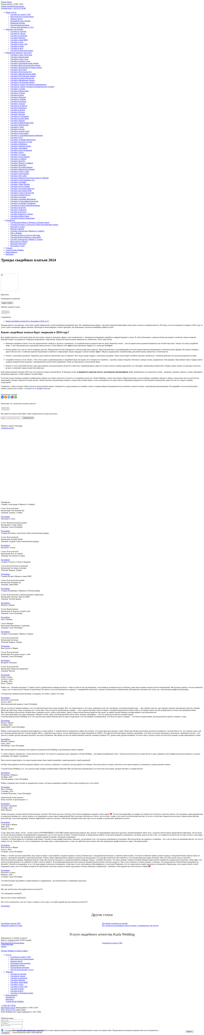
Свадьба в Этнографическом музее (24, 201)
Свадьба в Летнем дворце (20, 146)
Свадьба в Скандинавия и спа (22, 180)
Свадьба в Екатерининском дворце (24, 63)
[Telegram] (9, 397)
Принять (190, 1031)
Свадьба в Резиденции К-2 (21, 72)
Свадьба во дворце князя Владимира (25, 205)
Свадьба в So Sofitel (18, 182)
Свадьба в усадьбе (17, 89)
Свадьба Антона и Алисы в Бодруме (25, 235)
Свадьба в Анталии (18, 197)
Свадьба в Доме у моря (19, 171)
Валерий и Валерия (18, 244)
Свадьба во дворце (18, 34)
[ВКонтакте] (2, 397)
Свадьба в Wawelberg (18, 148)
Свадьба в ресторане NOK (21, 191)
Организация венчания (19, 25)
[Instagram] (3, 1010)
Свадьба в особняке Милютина (23, 140)
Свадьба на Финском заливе (21, 51)
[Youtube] (23, 1010)
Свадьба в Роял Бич (18, 165)
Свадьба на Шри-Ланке (19, 216)
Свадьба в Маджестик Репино (22, 169)
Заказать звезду (16, 19)
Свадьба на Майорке (18, 144)
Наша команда (11, 995)
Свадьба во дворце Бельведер (22, 78)
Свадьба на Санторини (19, 116)
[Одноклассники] (5, 397)
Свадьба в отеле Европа (20, 157)
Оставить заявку (21, 951)
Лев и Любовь (16, 233)
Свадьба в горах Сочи (19, 59)
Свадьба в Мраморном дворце (22, 80)
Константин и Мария (18, 242)
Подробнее (5, 517)
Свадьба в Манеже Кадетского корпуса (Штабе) (29, 178)
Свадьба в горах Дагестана (21, 55)
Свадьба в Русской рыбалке (21, 167)
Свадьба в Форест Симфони (21, 163)
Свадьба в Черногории (19, 125)
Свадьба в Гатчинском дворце (22, 82)
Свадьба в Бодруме (18, 208)
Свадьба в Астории (18, 155)
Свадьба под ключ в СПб (20, 14)
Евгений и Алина (17, 227)
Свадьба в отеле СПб (18, 44)
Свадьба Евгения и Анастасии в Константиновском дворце (34, 225)
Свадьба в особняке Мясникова (23, 199)
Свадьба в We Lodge (18, 176)
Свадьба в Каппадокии (19, 57)
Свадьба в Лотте (17, 152)
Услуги (8, 955)
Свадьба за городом (18, 31)
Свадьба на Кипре (17, 110)
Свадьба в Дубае (17, 127)
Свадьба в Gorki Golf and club (22, 193)
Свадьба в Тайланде (18, 210)
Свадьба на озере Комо (19, 118)
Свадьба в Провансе (18, 108)
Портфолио (10, 997)
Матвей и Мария (17, 229)
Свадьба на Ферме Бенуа (20, 195)
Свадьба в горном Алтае (20, 61)
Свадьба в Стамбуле (18, 159)
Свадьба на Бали (17, 95)
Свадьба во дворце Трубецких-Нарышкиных (28, 84)
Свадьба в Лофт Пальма (20, 184)
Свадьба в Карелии (18, 97)
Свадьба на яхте (16, 48)
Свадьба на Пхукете (18, 212)
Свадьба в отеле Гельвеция (21, 150)
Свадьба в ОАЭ (16, 138)
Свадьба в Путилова (18, 70)
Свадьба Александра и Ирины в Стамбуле (27, 231)
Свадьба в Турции (17, 93)
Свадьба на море (17, 46)
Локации (9, 972)
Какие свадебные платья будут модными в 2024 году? (27, 321)
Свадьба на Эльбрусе (18, 106)
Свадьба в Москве (17, 38)
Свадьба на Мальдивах (19, 91)
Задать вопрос (7, 303)
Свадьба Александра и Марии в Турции (26, 239)
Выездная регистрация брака (22, 17)
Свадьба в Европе (17, 121)
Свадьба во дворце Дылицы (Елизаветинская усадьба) (32, 87)
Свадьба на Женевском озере (22, 123)
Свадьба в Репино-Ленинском (22, 218)
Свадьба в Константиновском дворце (25, 65)
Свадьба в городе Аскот (20, 131)
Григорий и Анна (17, 246)
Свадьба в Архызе (17, 104)
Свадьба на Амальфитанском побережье (26, 135)
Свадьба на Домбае (18, 99)
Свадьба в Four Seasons (19, 174)
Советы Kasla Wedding (15, 1001)
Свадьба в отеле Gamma (20, 186)
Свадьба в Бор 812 (17, 161)
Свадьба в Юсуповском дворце (22, 76)
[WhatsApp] (15, 397)
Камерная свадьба (17, 23)
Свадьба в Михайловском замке (23, 74)
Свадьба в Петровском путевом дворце (26, 68)
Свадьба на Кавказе (18, 101)
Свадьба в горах (16, 42)
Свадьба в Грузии (17, 129)
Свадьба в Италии (17, 114)
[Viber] (12, 397)
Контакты (10, 999)
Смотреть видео (7, 428)
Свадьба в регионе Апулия (21, 142)
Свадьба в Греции (17, 112)
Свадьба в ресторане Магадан (22, 188)
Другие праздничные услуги (22, 27)
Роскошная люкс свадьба (20, 21)
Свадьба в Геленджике (19, 133)
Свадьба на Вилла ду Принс (21, 214)
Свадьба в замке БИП (19, 40)
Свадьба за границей (18, 36)
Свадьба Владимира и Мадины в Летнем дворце (29, 222)
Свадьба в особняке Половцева (23, 203)
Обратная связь (7, 944)
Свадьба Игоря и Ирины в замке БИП (25, 237)
